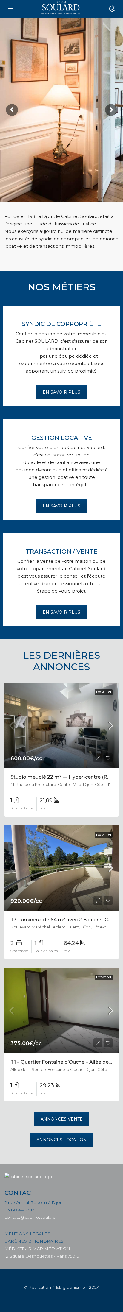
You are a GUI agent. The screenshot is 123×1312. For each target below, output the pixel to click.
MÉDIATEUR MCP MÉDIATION (37, 1248)
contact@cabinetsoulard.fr (31, 1217)
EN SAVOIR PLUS (61, 392)
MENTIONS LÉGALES (27, 1233)
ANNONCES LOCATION (61, 1140)
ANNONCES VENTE (62, 1119)
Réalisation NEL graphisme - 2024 (63, 1287)
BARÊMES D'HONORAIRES (34, 1241)
